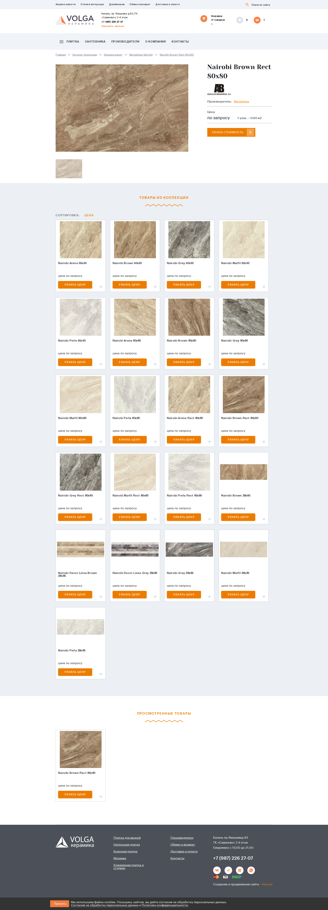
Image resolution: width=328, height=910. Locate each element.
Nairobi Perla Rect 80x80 (184, 495)
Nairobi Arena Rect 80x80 (185, 418)
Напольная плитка (127, 844)
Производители (125, 41)
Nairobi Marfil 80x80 (72, 418)
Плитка (72, 41)
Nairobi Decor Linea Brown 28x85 (77, 574)
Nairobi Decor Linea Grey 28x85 (135, 573)
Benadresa (241, 101)
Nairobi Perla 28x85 (71, 650)
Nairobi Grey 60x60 (180, 263)
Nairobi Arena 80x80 (127, 340)
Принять (60, 903)
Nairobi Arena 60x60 (72, 263)
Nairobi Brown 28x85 (235, 495)
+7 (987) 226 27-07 (112, 22)
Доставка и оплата (167, 4)
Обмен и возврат (140, 4)
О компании (155, 41)
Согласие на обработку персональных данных (105, 905)
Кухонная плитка (125, 851)
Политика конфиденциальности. (165, 905)
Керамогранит (113, 55)
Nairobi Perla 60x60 (71, 340)
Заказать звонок (112, 26)
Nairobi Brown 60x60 (127, 263)
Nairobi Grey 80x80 (234, 340)
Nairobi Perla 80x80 (126, 418)
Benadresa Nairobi (141, 55)
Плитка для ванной (127, 837)
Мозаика (120, 858)
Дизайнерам (117, 4)
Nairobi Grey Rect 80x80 (75, 495)
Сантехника (95, 41)
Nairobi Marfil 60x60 (235, 263)
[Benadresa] (219, 89)
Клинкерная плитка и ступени (129, 867)
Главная (61, 55)
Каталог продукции (85, 55)
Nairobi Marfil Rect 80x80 (130, 495)
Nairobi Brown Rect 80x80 (177, 55)
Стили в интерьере (92, 4)
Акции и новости (66, 4)
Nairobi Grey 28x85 (180, 573)
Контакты (180, 41)
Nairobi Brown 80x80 (181, 340)
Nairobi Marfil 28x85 (235, 573)
